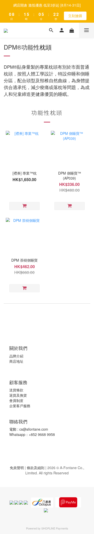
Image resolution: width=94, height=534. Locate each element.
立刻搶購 (75, 15)
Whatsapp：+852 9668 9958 (32, 434)
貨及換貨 (20, 395)
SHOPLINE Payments (54, 528)
